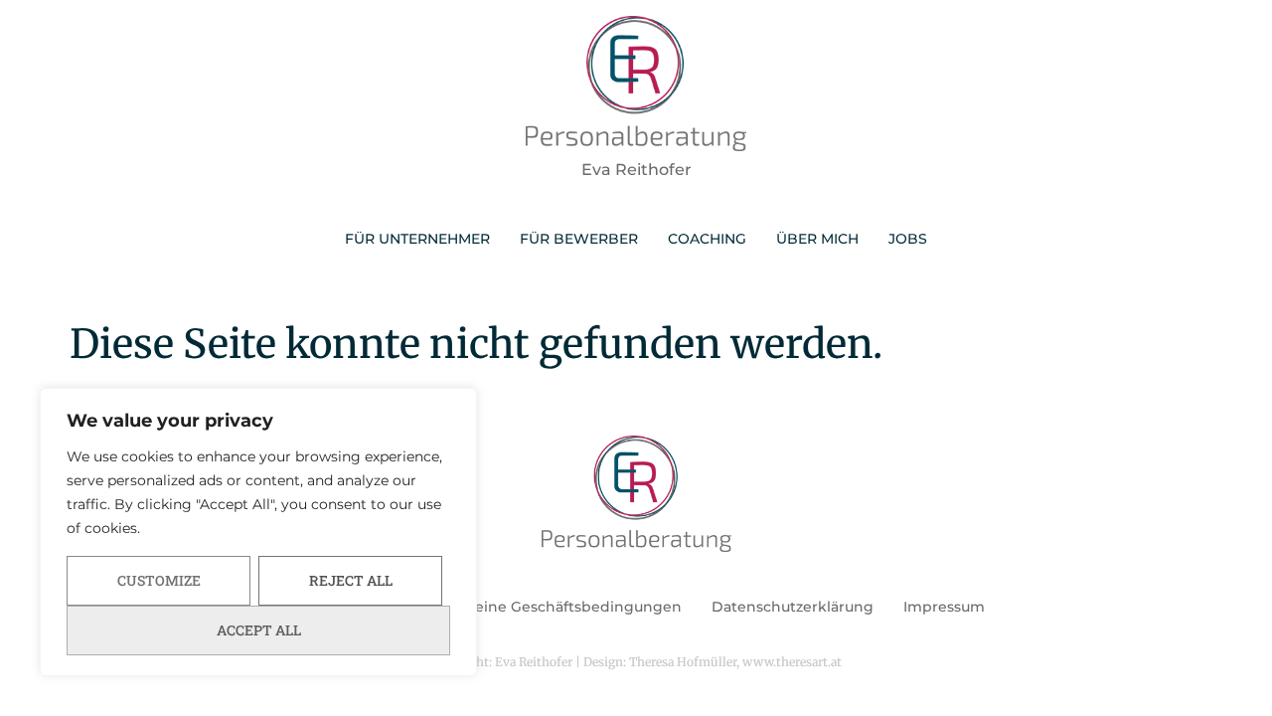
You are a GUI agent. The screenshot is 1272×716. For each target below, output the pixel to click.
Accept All (259, 630)
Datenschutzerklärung (793, 607)
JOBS (907, 239)
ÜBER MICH (817, 239)
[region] (258, 532)
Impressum (944, 607)
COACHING (707, 239)
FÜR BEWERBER (579, 239)
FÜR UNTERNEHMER (417, 239)
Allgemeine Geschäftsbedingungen (552, 607)
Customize (159, 580)
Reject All (351, 580)
